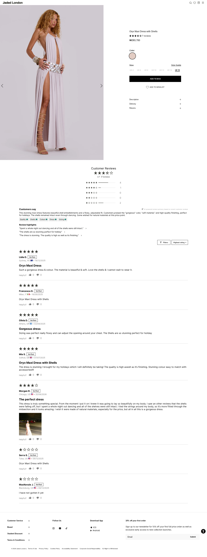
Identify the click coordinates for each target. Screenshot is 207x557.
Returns (132, 108)
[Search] (190, 2)
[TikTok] (66, 528)
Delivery (132, 104)
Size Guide (176, 65)
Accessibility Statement (70, 548)
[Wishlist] (194, 3)
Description (134, 99)
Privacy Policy (43, 548)
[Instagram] (53, 528)
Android (96, 530)
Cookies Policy (55, 548)
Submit (193, 537)
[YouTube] (60, 528)
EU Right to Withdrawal (110, 548)
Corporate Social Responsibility (90, 548)
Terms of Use (32, 548)
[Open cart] (198, 2)
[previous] (2, 86)
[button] (135, 36)
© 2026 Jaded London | (19, 548)
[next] (101, 86)
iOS (94, 527)
